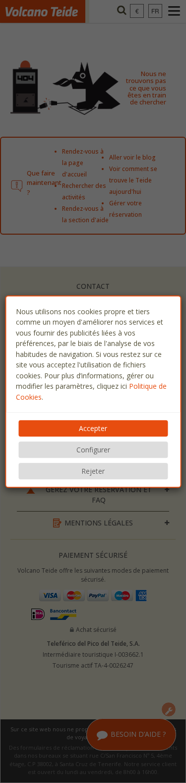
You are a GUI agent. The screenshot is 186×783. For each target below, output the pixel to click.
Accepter (93, 428)
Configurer (93, 449)
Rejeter (93, 471)
